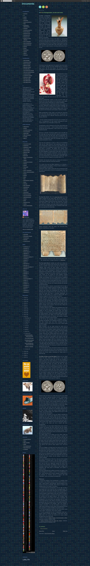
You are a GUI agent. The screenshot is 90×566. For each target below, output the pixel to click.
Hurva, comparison (27, 170)
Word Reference (27, 447)
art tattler (25, 136)
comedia (25, 258)
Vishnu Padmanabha (28, 205)
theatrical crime (27, 202)
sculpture (25, 283)
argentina (26, 248)
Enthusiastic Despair (28, 236)
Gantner (25, 46)
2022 (25, 297)
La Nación (26, 449)
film (24, 270)
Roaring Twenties (27, 193)
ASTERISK (26, 234)
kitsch (25, 177)
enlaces (25, 163)
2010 (25, 351)
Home (53, 531)
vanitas (25, 203)
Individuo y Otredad (29, 346)
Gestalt (25, 165)
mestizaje (26, 28)
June (26, 325)
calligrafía (26, 253)
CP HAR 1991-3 (27, 68)
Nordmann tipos (27, 33)
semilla (25, 17)
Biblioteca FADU (27, 65)
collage (25, 160)
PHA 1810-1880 (27, 78)
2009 (25, 353)
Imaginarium (26, 237)
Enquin (25, 48)
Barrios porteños (27, 63)
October (27, 320)
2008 (25, 355)
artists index (26, 133)
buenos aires (26, 251)
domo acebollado (27, 41)
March (26, 331)
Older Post (65, 531)
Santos (25, 198)
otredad (25, 190)
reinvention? (26, 192)
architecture (26, 246)
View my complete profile (28, 229)
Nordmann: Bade (27, 77)
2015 (25, 308)
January (27, 349)
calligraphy (26, 255)
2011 (25, 316)
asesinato (26, 250)
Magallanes (26, 49)
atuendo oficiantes (27, 44)
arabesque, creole (27, 147)
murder (25, 280)
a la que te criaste (27, 143)
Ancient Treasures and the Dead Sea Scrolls (51, 520)
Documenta (28, 3)
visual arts (26, 292)
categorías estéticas (28, 256)
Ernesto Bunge (27, 31)
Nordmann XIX (27, 35)
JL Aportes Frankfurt (28, 75)
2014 (25, 310)
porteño (25, 282)
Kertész (25, 175)
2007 (25, 357)
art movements (27, 131)
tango (25, 200)
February (27, 333)
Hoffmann (26, 54)
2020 (25, 301)
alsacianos (26, 20)
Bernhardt (26, 155)
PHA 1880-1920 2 (27, 82)
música (25, 18)
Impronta (25, 239)
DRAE (25, 444)
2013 (25, 312)
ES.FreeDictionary (27, 446)
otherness (26, 188)
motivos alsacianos (27, 22)
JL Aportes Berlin (27, 73)
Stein (25, 23)
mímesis (25, 183)
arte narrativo (26, 148)
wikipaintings (26, 126)
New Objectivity (27, 185)
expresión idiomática (28, 266)
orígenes (25, 13)
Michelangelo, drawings (28, 180)
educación (26, 263)
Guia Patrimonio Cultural (29, 70)
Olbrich (25, 53)
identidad (25, 271)
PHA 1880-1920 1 (27, 80)
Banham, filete (27, 152)
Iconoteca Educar (27, 439)
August (26, 321)
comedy (25, 260)
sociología (26, 285)
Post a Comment (43, 528)
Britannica (63, 260)
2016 (25, 307)
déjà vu (25, 138)
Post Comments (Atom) (50, 533)
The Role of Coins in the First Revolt (48, 356)
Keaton (25, 173)
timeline (25, 128)
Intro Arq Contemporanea (29, 72)
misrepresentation (27, 278)
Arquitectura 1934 (27, 62)
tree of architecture (27, 43)
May (26, 327)
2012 (25, 314)
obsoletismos (26, 187)
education (26, 265)
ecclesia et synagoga (28, 162)
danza (25, 261)
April (26, 329)
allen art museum (27, 135)
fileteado (25, 268)
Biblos (25, 440)
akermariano (26, 217)
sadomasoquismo (27, 197)
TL (24, 15)
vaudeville (26, 290)
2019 (25, 303)
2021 (25, 299)
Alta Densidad (26, 60)
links (24, 178)
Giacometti (26, 167)
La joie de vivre (27, 241)
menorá (25, 51)
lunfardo (25, 276)
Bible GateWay (27, 442)
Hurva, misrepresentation (29, 172)
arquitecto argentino (28, 30)
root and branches (27, 195)
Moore (25, 182)
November (27, 318)
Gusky (25, 168)
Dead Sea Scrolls (58, 196)
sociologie (26, 287)
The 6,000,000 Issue (29, 338)
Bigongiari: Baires (27, 67)
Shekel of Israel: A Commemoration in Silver (57, 517)
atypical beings (27, 150)
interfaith (25, 273)
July (26, 323)
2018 (25, 305)
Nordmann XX (26, 36)
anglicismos (26, 145)
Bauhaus (25, 153)
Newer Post (41, 531)
